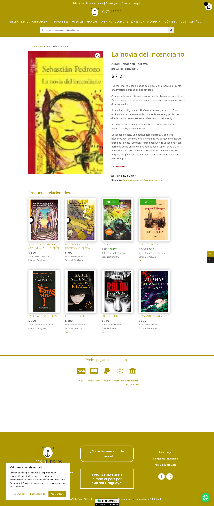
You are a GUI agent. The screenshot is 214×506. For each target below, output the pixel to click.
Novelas (39, 46)
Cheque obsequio (131, 3)
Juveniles (77, 21)
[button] (97, 55)
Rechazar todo (37, 494)
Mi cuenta (78, 3)
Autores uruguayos (132, 180)
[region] (38, 481)
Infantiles (61, 21)
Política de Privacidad (165, 458)
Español (195, 21)
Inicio (14, 21)
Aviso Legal (165, 452)
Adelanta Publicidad (150, 499)
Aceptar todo (57, 494)
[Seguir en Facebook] (161, 476)
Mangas (92, 21)
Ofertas (106, 21)
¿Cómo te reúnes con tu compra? (138, 21)
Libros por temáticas (36, 21)
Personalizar (18, 494)
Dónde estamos (94, 3)
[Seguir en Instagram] (169, 476)
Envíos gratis (113, 3)
